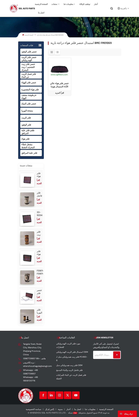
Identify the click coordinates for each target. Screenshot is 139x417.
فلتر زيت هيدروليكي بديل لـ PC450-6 (71, 359)
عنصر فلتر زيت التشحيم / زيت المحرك (28, 67)
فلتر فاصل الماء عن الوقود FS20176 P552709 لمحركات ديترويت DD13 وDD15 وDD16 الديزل (40, 194)
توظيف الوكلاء (84, 4)
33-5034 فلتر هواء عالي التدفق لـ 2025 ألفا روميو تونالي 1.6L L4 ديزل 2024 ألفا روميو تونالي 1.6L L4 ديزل (40, 214)
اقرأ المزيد (59, 93)
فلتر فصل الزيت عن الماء (28, 75)
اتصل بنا (41, 13)
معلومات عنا (68, 4)
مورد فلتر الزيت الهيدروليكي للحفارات (68, 345)
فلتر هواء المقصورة (30, 89)
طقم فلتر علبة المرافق (27, 132)
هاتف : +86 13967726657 (34, 358)
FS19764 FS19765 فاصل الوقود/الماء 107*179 (40, 272)
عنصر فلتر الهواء (28, 82)
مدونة (60, 409)
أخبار (96, 4)
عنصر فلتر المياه (28, 103)
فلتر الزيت (26, 117)
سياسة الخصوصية (33, 409)
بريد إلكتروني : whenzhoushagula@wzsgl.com (34, 364)
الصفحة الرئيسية (41, 4)
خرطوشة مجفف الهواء (28, 97)
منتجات (55, 4)
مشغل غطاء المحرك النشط (28, 146)
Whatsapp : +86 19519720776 (30, 379)
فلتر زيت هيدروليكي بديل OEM (69, 365)
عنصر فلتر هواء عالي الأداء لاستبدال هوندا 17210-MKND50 (59, 85)
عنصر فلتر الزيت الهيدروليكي (29, 59)
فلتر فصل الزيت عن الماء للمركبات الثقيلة (71, 377)
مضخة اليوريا (27, 110)
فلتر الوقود (26, 124)
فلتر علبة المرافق (29, 153)
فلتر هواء (25, 138)
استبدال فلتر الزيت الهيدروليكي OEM (72, 352)
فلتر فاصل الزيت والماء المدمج (69, 370)
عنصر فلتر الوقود (29, 51)
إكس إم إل (49, 409)
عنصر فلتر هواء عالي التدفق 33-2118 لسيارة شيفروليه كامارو (40, 292)
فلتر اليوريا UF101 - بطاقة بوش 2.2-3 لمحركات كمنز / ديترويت (40, 311)
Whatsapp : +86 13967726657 (30, 372)
